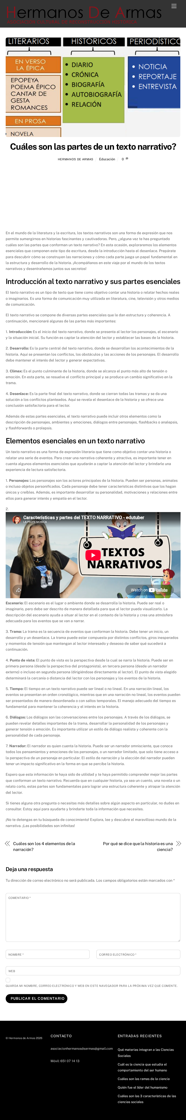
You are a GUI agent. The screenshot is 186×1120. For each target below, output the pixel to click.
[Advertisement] (93, 196)
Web (11, 971)
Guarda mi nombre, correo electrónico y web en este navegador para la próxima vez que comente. (92, 986)
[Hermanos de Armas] (85, 22)
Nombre (16, 954)
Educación (107, 159)
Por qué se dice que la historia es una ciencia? (138, 846)
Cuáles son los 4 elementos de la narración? (44, 846)
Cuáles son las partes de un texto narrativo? (93, 147)
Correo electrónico (117, 954)
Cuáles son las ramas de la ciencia (144, 1079)
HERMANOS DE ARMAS (75, 159)
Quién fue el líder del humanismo (142, 1087)
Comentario (19, 898)
